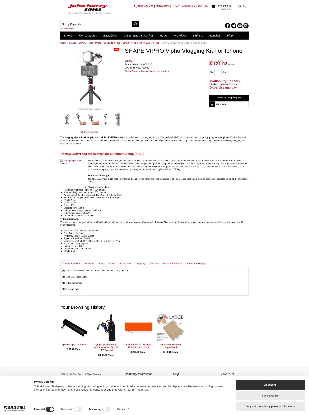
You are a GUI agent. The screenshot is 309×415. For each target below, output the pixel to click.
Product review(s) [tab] (196, 263)
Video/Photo (95, 42)
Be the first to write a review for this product (147, 71)
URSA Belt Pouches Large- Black (170, 346)
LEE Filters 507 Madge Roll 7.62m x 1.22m (138, 346)
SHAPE (82, 42)
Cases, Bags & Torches (138, 35)
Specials (215, 35)
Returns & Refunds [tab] (173, 263)
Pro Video (180, 35)
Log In (242, 6)
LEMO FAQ (201, 5)
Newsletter (162, 6)
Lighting (198, 35)
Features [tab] (89, 263)
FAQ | (176, 5)
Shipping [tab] (140, 263)
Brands (68, 35)
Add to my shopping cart (229, 97)
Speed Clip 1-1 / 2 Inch (74, 344)
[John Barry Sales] (90, 9)
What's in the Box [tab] (71, 263)
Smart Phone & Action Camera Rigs (141, 42)
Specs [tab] (101, 263)
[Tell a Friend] (212, 104)
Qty (211, 72)
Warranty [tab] (154, 263)
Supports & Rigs (112, 42)
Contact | (187, 5)
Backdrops (110, 35)
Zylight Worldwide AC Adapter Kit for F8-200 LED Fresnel (106, 347)
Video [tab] (112, 263)
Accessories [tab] (125, 263)
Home (63, 42)
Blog (230, 35)
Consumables (88, 35)
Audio (163, 35)
